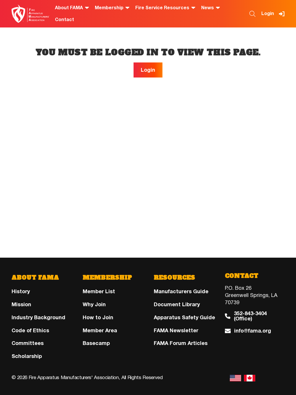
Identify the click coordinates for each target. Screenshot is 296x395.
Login (267, 13)
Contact (64, 20)
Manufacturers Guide (181, 291)
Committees (28, 343)
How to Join (98, 317)
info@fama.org (252, 331)
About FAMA (69, 8)
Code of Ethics (30, 330)
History (21, 291)
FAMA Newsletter (176, 330)
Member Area (100, 330)
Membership (109, 8)
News (207, 8)
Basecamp (96, 343)
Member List (99, 291)
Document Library (177, 304)
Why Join (94, 304)
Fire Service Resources (162, 8)
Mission (21, 304)
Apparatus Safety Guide (184, 317)
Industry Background (38, 317)
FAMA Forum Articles (181, 343)
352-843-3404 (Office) (250, 316)
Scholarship (27, 356)
